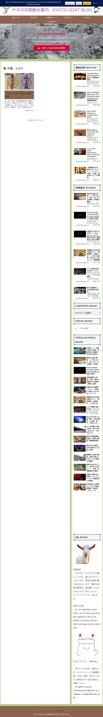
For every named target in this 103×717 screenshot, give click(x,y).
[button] (99, 328)
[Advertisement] (35, 136)
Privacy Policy (59, 711)
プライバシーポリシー (46, 711)
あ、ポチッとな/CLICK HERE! (51, 48)
